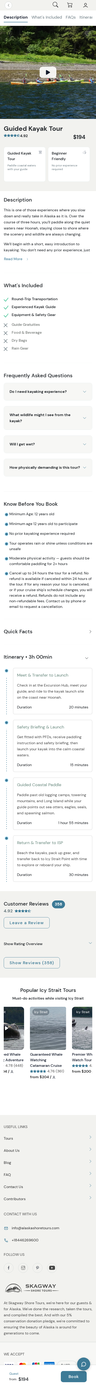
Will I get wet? (22, 444)
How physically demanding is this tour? (45, 467)
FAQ (7, 1174)
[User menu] (85, 5)
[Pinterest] (37, 1268)
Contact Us (13, 1186)
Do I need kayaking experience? (38, 391)
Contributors (15, 1198)
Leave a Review (27, 923)
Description (16, 17)
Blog (7, 1162)
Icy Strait (41, 1012)
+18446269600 (24, 1240)
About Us (12, 1150)
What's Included (46, 17)
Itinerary (87, 17)
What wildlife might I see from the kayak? (40, 417)
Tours (8, 1138)
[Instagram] (23, 1268)
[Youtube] (52, 1268)
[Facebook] (9, 1268)
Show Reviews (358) (32, 963)
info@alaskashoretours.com (35, 1228)
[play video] (48, 72)
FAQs (71, 17)
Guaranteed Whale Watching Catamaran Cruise (46, 1060)
